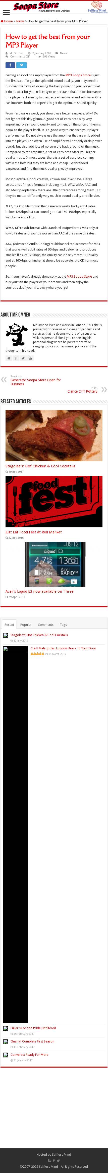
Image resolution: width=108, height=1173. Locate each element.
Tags (63, 625)
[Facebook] (53, 1161)
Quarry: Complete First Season (32, 1041)
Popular (26, 625)
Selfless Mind (61, 1154)
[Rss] (49, 1161)
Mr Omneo (17, 53)
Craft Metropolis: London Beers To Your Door (63, 648)
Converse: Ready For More (29, 1055)
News (20, 21)
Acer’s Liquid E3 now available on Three (40, 591)
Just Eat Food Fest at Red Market (34, 532)
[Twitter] (58, 1161)
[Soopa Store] (54, 7)
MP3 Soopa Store (78, 75)
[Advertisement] (54, 1111)
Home (8, 21)
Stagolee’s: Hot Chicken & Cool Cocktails (40, 466)
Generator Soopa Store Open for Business (36, 380)
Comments (45, 625)
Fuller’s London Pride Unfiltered (33, 1028)
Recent (9, 625)
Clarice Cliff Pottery (82, 389)
